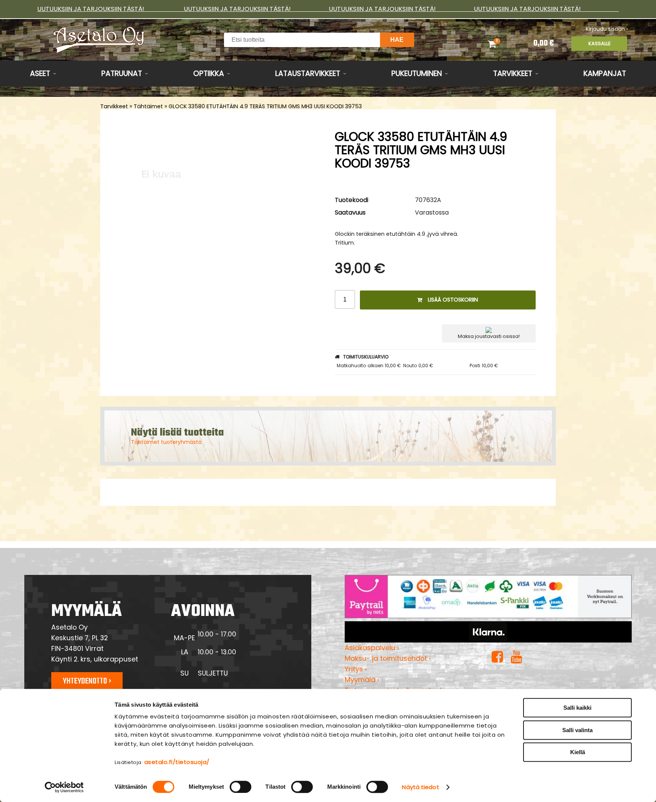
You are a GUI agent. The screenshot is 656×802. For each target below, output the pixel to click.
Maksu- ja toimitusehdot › (388, 658)
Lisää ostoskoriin (453, 299)
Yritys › (356, 669)
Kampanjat (604, 73)
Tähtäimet (148, 106)
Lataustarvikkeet (307, 73)
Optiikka (208, 73)
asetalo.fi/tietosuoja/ (177, 762)
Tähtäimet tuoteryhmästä (166, 442)
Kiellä (577, 752)
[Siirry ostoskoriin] (502, 43)
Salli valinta (577, 730)
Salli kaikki (577, 707)
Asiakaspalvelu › (372, 647)
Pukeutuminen (416, 73)
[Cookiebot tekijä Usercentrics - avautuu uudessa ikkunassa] (64, 787)
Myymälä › (362, 679)
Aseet (40, 73)
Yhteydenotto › (87, 681)
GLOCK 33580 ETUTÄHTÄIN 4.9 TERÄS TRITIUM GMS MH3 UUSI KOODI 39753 (265, 106)
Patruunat (121, 73)
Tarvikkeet (512, 73)
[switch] (240, 787)
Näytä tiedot (420, 787)
